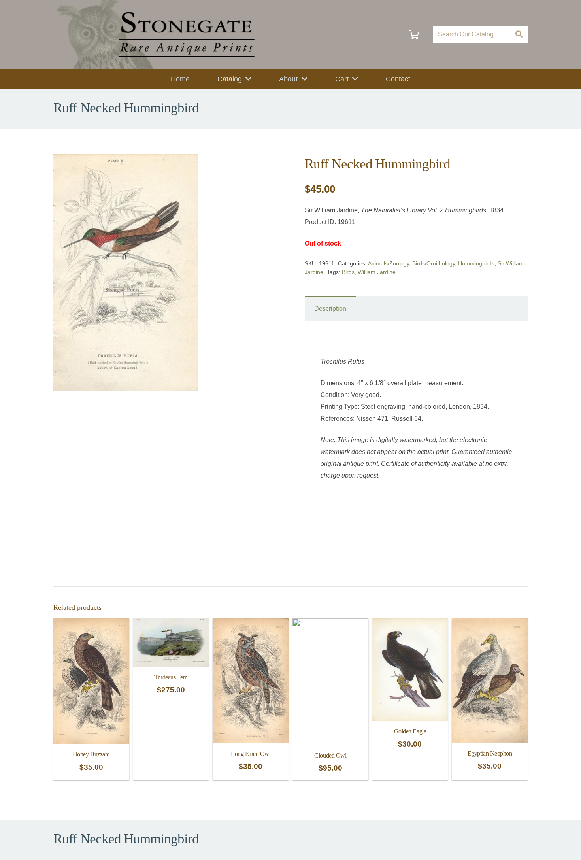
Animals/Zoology (388, 263)
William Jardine (377, 272)
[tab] (330, 308)
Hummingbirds (476, 263)
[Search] (519, 34)
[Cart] (414, 34)
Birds (348, 272)
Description (330, 308)
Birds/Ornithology (433, 263)
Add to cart (170, 771)
